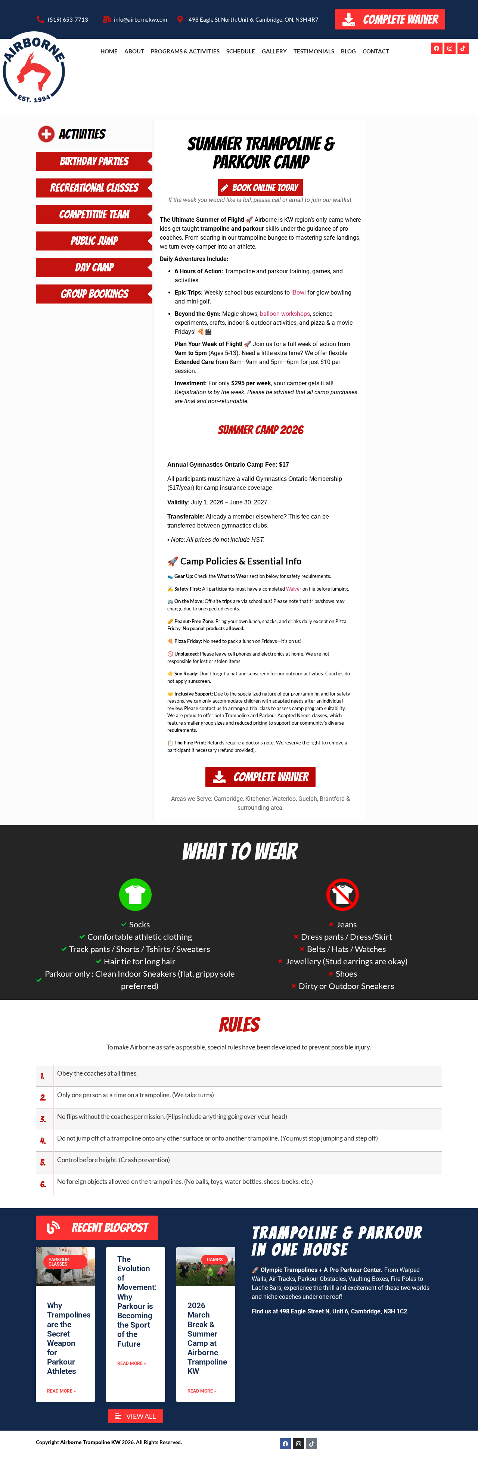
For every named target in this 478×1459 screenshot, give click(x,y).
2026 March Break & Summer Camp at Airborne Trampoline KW (207, 1338)
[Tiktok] (463, 48)
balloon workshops (285, 313)
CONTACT (376, 51)
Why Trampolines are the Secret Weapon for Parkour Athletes (69, 1338)
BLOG (348, 51)
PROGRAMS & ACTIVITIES (185, 51)
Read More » (61, 1391)
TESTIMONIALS (314, 51)
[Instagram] (450, 48)
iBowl (298, 292)
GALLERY (274, 51)
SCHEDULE (240, 51)
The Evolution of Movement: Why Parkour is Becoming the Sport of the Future (137, 1301)
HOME (109, 51)
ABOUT (134, 51)
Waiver (293, 589)
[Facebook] (437, 48)
